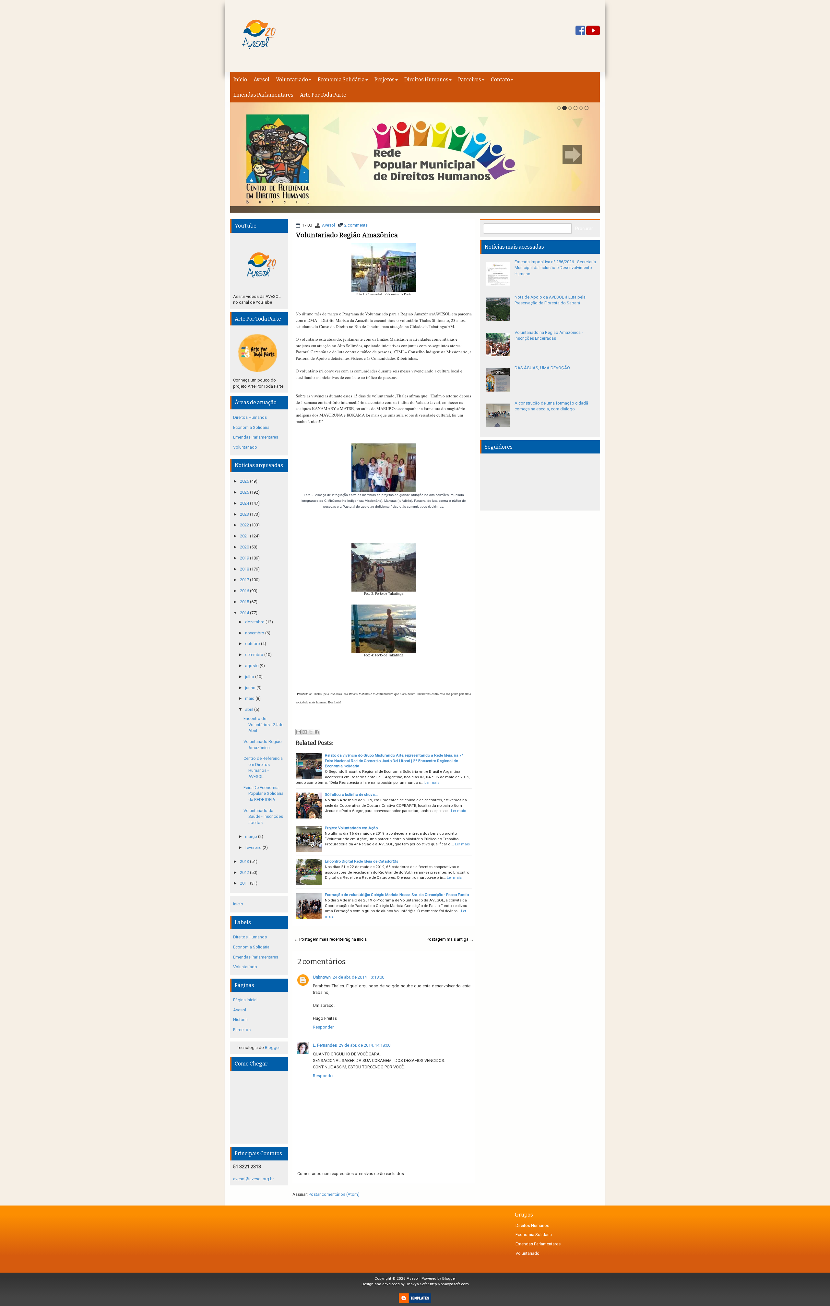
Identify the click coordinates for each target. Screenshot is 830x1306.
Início (240, 79)
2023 (245, 514)
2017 (245, 579)
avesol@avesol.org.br (253, 1178)
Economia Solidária (341, 79)
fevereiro (254, 847)
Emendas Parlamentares (263, 95)
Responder (323, 1027)
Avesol (261, 79)
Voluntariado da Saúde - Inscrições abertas (263, 816)
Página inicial (355, 939)
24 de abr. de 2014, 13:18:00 (358, 977)
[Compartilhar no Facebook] (317, 732)
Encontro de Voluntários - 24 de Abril (263, 724)
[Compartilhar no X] (311, 732)
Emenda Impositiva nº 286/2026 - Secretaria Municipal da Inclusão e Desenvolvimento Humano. (555, 267)
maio (250, 698)
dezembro (255, 621)
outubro (253, 643)
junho (250, 687)
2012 (245, 872)
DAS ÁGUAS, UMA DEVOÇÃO (542, 367)
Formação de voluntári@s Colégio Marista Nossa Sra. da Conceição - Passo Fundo (397, 894)
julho (250, 676)
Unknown (322, 977)
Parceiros (469, 79)
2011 (245, 883)
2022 (245, 525)
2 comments (356, 225)
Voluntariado (292, 79)
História (240, 1019)
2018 (245, 569)
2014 (245, 612)
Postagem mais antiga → (450, 939)
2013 (245, 861)
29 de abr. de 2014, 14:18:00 (364, 1045)
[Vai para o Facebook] (580, 31)
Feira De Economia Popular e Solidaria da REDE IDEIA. (263, 793)
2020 (245, 547)
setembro (254, 654)
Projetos (384, 79)
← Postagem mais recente (318, 939)
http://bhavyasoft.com (449, 1284)
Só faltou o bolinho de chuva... (351, 794)
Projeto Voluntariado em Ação (351, 828)
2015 (245, 601)
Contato (500, 79)
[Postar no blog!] (305, 732)
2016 (245, 590)
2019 (245, 558)
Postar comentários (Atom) (334, 1194)
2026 (245, 481)
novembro (255, 632)
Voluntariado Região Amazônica (347, 235)
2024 (245, 503)
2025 (245, 492)
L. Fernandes (325, 1045)
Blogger (272, 1047)
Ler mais (431, 782)
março (251, 836)
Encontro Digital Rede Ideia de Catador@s (361, 861)
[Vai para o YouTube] (593, 31)
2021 (245, 536)
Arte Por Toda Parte (323, 95)
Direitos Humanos (426, 79)
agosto (252, 665)
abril (249, 709)
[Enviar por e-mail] (298, 732)
